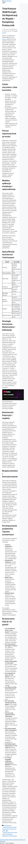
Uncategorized (7, 825)
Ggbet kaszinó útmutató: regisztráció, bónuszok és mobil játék (9, 828)
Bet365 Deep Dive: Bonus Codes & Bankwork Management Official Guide (9, 834)
